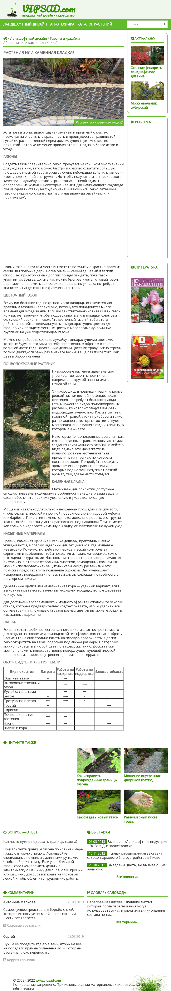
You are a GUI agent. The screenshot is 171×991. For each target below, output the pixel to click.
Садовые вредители (23, 925)
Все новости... (127, 876)
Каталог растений (95, 24)
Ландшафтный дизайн (25, 24)
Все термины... (127, 922)
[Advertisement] (63, 232)
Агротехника (62, 24)
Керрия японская (20, 960)
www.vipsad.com (48, 980)
